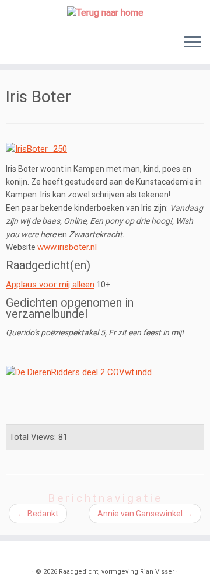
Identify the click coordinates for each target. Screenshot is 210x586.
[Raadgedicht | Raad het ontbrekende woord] (105, 12)
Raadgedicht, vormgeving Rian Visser (116, 571)
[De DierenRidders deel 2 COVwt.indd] (79, 371)
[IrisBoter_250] (36, 148)
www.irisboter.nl (67, 247)
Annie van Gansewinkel (144, 513)
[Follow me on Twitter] (30, 554)
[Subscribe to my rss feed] (18, 554)
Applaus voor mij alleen (50, 284)
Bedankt (38, 513)
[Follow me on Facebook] (43, 554)
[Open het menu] (192, 43)
